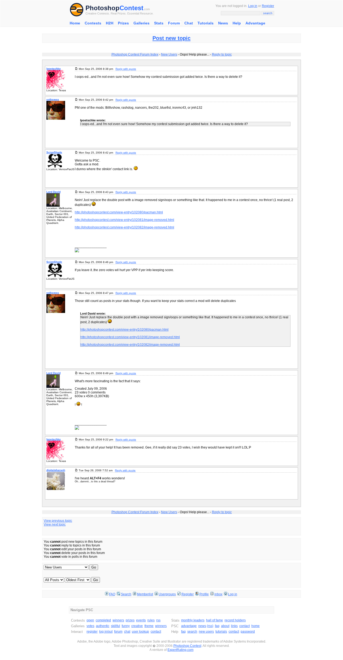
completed (103, 620)
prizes (130, 620)
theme (149, 626)
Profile (204, 594)
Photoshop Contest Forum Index (134, 54)
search (192, 631)
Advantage (255, 23)
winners (118, 620)
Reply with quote (125, 68)
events (141, 620)
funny (126, 626)
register (92, 631)
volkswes (52, 99)
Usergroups (167, 594)
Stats (158, 23)
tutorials (221, 631)
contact (156, 631)
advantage (189, 626)
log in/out (106, 631)
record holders (235, 620)
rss (158, 620)
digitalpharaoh (55, 470)
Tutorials (205, 23)
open (90, 620)
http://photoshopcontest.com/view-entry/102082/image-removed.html (124, 227)
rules (151, 620)
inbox (218, 594)
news (202, 626)
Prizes (123, 23)
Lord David (53, 191)
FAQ (112, 594)
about (225, 626)
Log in (252, 6)
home (255, 626)
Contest (131, 8)
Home (75, 23)
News (223, 23)
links (234, 626)
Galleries (141, 23)
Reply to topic (222, 54)
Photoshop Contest (187, 646)
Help (237, 23)
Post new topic (171, 38)
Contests (93, 23)
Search (126, 594)
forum (118, 631)
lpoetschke (53, 68)
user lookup (140, 631)
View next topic (55, 524)
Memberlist (145, 594)
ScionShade (54, 152)
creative (137, 626)
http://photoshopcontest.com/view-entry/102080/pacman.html (119, 212)
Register (268, 6)
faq (217, 626)
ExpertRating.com (180, 650)
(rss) (210, 626)
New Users (169, 54)
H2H (109, 23)
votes (90, 626)
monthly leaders (192, 620)
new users (206, 631)
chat (127, 631)
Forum (174, 23)
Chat (188, 23)
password (248, 631)
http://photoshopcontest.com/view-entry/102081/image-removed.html (124, 220)
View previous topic (58, 521)
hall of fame (214, 620)
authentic (102, 626)
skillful (115, 626)
